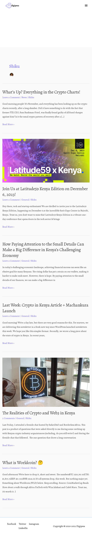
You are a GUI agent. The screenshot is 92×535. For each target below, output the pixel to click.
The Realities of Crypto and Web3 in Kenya (38, 413)
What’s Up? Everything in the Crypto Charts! (41, 92)
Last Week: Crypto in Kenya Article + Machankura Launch (45, 308)
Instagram (34, 524)
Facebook (11, 524)
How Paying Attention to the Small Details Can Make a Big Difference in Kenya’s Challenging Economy (43, 249)
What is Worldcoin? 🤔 (22, 463)
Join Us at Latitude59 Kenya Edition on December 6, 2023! (45, 191)
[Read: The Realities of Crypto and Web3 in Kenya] (46, 382)
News (24, 97)
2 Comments (8, 418)
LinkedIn (23, 528)
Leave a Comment (11, 97)
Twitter (22, 524)
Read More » (8, 125)
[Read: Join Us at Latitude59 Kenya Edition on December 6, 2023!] (46, 160)
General (25, 199)
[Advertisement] (46, 29)
